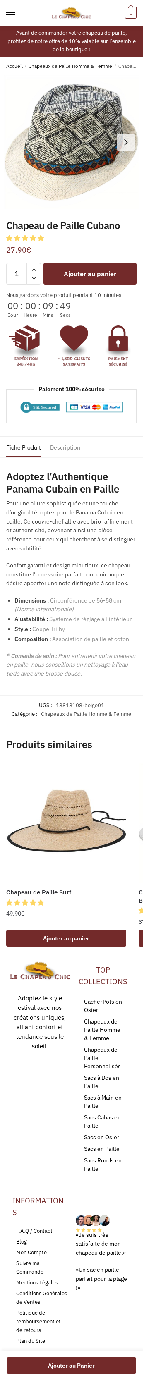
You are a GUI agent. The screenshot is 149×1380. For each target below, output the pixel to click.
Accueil (14, 66)
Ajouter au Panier (71, 1365)
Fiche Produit (23, 447)
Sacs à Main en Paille (103, 1102)
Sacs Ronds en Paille (103, 1164)
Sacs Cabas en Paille (102, 1121)
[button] (26, 238)
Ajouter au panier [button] (66, 938)
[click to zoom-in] (71, 142)
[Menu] (18, 13)
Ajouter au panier (90, 274)
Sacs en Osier (101, 1137)
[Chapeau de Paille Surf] (66, 823)
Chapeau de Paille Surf (38, 892)
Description (65, 447)
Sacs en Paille (102, 1149)
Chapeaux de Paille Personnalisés (102, 1058)
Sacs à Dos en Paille (101, 1082)
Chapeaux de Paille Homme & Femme (70, 66)
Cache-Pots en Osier (103, 1006)
